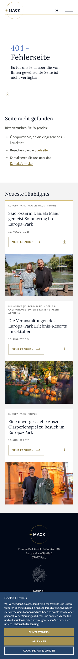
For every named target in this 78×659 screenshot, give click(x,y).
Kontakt (39, 590)
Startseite (41, 150)
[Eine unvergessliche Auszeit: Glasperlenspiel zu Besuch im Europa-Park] (39, 456)
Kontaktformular (21, 164)
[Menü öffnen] (69, 10)
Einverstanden (39, 632)
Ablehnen (39, 641)
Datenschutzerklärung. (26, 624)
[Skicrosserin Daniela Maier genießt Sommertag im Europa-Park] (39, 248)
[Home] (14, 10)
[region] (39, 625)
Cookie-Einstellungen (39, 650)
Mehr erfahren (22, 241)
